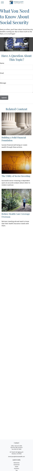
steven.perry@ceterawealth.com (16, 456)
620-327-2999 (18, 446)
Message (3, 83)
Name (2, 63)
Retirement (16, 463)
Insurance (16, 468)
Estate (16, 466)
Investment (16, 464)
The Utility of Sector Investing (16, 176)
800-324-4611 (19, 447)
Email (2, 73)
